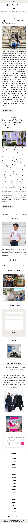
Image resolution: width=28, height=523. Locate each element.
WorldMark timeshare (14, 379)
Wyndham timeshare (10, 386)
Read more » (7, 110)
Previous (5, 214)
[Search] (23, 265)
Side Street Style (19, 520)
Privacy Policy (14, 516)
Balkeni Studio (18, 521)
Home (16, 214)
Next (24, 214)
